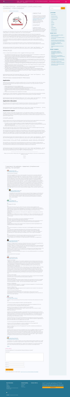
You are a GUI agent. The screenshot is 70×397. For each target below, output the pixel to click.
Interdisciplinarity (54, 19)
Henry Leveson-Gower (15, 190)
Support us (19, 2)
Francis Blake (11, 200)
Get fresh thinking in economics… (41, 1)
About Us (22, 1)
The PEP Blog (23, 384)
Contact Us (25, 2)
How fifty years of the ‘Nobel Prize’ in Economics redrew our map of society (58, 40)
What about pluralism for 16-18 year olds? (57, 64)
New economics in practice (54, 1)
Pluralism (52, 24)
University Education (29, 1)
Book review (53, 14)
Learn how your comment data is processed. (29, 371)
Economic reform (54, 16)
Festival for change (54, 17)
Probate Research (54, 58)
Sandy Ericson (12, 170)
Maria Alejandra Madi (13, 240)
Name (6, 362)
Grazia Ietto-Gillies (12, 338)
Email (6, 364)
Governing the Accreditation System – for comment (57, 59)
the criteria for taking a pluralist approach (39, 18)
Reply (8, 188)
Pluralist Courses (8, 388)
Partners (52, 22)
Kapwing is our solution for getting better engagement (57, 35)
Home (18, 1)
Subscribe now (53, 387)
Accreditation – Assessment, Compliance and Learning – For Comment (56, 43)
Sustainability (53, 27)
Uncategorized (54, 30)
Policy (52, 25)
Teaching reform (54, 29)
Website (7, 366)
